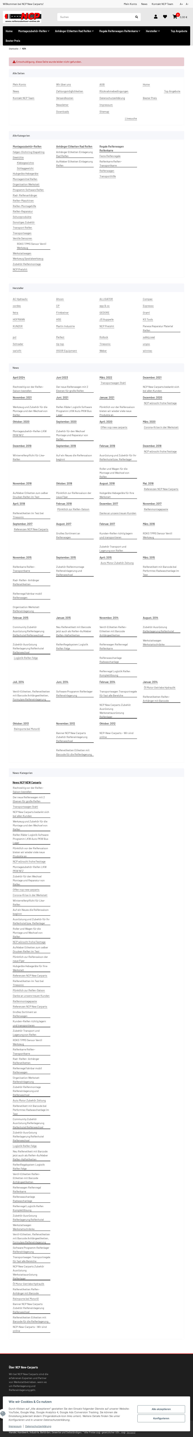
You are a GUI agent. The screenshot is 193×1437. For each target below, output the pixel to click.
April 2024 (19, 377)
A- (187, 3)
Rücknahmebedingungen (114, 91)
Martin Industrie (65, 326)
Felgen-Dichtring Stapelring (28, 152)
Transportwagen (22, 233)
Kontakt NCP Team (162, 3)
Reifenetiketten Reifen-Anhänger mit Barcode (156, 698)
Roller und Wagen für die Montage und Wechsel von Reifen (114, 472)
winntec (147, 350)
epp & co (105, 305)
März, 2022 (106, 377)
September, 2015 (66, 557)
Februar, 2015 (20, 617)
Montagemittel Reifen (25, 179)
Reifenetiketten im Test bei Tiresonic (28, 515)
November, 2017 (152, 503)
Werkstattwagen (22, 253)
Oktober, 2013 (21, 723)
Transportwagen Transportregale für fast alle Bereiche (118, 693)
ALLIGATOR (106, 299)
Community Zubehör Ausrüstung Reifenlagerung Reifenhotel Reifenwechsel (28, 631)
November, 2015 (22, 557)
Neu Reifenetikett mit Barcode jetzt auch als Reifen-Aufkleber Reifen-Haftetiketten (73, 631)
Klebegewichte (25, 162)
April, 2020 (106, 421)
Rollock (104, 337)
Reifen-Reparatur (23, 211)
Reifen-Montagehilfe (24, 206)
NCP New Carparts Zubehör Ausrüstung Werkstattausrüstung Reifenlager (115, 710)
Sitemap (104, 111)
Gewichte (18, 157)
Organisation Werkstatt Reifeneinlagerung (26, 609)
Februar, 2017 (107, 523)
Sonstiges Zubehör (24, 222)
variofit (17, 350)
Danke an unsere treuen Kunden (118, 513)
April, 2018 (19, 503)
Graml (146, 312)
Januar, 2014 (150, 682)
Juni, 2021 (62, 397)
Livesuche (131, 118)
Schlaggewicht (25, 168)
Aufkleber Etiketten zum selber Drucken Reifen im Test (30, 494)
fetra (15, 312)
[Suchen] (136, 17)
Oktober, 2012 (108, 723)
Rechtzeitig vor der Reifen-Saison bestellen (28, 388)
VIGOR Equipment (66, 350)
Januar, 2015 (63, 617)
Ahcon (60, 299)
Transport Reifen (22, 227)
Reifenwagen (107, 170)
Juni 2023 (62, 377)
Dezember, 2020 (152, 397)
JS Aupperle (106, 319)
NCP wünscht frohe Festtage (160, 403)
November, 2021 (22, 397)
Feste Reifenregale (110, 156)
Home (9, 31)
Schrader (18, 343)
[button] (155, 17)
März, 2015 (149, 557)
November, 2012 (65, 723)
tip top (60, 343)
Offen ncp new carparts (114, 427)
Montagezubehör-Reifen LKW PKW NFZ (30, 433)
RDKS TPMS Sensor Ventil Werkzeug (31, 245)
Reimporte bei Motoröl (27, 728)
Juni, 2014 (62, 682)
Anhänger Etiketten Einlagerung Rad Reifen (74, 154)
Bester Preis (13, 40)
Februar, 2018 (64, 503)
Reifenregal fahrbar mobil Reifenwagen (27, 595)
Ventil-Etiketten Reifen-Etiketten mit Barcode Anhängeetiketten (113, 631)
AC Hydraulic (20, 299)
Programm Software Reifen (28, 189)
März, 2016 (149, 523)
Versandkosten (64, 98)
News (144, 3)
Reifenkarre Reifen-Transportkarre (111, 163)
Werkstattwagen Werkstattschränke (154, 642)
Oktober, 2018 (64, 483)
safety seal (149, 337)
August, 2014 (150, 617)
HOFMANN (19, 319)
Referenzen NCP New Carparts (161, 489)
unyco (146, 343)
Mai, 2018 (148, 483)
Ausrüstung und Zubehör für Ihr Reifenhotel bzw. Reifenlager (118, 457)
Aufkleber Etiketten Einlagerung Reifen (74, 163)
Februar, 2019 (107, 445)
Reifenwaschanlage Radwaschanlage (111, 659)
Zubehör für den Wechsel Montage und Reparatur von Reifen (72, 435)
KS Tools (148, 319)
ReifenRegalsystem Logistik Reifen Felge (72, 646)
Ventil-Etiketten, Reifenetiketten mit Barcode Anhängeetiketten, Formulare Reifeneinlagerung (31, 695)
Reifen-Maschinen (23, 200)
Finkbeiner (62, 312)
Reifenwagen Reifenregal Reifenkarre (114, 646)
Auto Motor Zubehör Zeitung (117, 562)
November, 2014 (109, 617)
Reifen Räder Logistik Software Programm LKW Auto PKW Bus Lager (74, 410)
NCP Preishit (20, 269)
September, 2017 (22, 523)
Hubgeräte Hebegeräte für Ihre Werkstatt (117, 494)
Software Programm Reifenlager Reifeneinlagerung (74, 693)
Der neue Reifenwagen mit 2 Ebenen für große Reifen (72, 388)
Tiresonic (105, 343)
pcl (14, 337)
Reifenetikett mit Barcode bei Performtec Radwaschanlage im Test (161, 570)
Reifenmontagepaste (156, 509)
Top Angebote (179, 31)
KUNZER (18, 326)
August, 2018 (107, 483)
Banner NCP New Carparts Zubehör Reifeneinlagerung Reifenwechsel (71, 736)
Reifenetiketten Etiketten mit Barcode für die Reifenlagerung (74, 752)
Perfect (60, 337)
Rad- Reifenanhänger (25, 195)
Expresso (148, 305)
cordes (17, 305)
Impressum (15, 1426)
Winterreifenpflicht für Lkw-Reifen (29, 457)
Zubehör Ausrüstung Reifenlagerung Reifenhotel (158, 629)
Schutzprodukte (22, 216)
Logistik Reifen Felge (26, 657)
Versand (131, 1432)
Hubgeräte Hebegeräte (25, 173)
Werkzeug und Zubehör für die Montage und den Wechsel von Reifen (30, 410)
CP (57, 305)
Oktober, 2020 (21, 421)
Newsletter (62, 104)
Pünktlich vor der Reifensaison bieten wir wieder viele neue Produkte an (117, 410)
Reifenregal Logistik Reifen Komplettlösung (115, 673)
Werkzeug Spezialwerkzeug (28, 258)
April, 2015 (106, 557)
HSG (58, 319)
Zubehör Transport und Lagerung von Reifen (113, 548)
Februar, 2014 (107, 682)
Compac (147, 299)
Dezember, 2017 (109, 503)
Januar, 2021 (107, 397)
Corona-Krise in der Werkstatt (161, 427)
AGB (102, 84)
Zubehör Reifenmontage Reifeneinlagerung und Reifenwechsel (70, 570)
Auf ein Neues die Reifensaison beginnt (74, 457)
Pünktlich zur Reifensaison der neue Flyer (73, 494)
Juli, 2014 (18, 682)
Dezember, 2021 (152, 377)
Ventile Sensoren (22, 238)
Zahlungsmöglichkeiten (69, 91)
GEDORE (104, 312)
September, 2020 (66, 421)
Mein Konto (130, 3)
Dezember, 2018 (152, 445)
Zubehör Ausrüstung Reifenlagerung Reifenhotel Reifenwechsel (28, 648)
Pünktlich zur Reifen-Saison (73, 509)
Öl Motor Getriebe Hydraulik (159, 687)
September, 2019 (66, 445)
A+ (181, 3)
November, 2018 (22, 483)
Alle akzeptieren (161, 1409)
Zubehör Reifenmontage (27, 264)
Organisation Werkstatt (26, 184)
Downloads (62, 111)
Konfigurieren (161, 1418)
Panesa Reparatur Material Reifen (158, 328)
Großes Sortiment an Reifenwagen (68, 535)
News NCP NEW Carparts (27, 782)
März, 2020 (149, 421)
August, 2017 (63, 523)
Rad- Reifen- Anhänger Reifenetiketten (26, 582)
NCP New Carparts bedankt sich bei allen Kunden (161, 388)
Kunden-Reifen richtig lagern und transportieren (116, 535)
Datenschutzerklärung (38, 1426)
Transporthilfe (108, 176)
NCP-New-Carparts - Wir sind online (116, 735)
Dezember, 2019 (22, 445)
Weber (103, 350)
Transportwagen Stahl (113, 382)
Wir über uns (63, 84)
